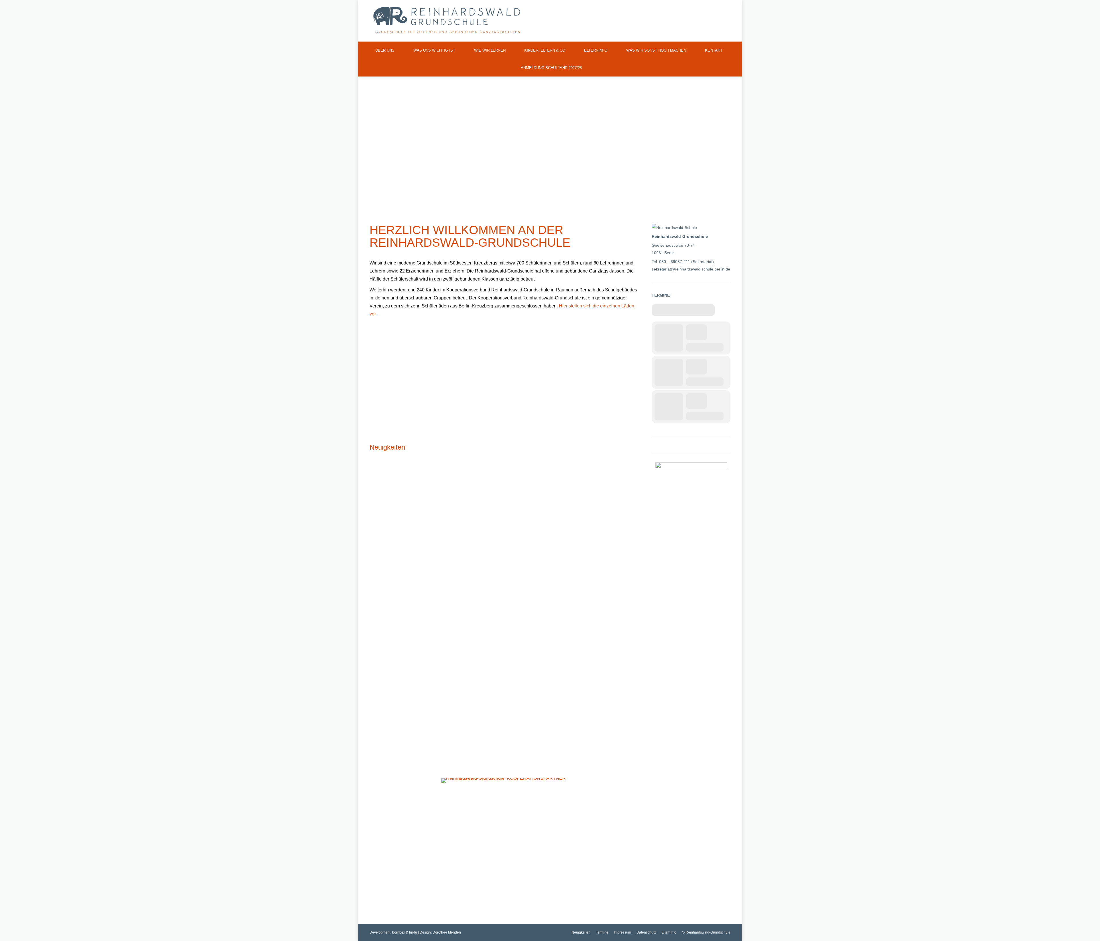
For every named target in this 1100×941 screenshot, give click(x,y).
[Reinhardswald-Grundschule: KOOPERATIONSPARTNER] (503, 780)
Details (375, 595)
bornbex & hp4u (404, 932)
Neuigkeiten (387, 447)
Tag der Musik (387, 711)
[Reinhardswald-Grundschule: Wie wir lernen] (503, 344)
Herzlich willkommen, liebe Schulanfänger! (423, 560)
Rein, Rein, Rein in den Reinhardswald (556, 711)
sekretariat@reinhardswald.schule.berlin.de (691, 269)
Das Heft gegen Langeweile (543, 560)
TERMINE (661, 295)
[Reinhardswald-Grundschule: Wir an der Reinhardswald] (411, 372)
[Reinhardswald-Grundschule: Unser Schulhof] (595, 344)
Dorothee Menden (447, 932)
